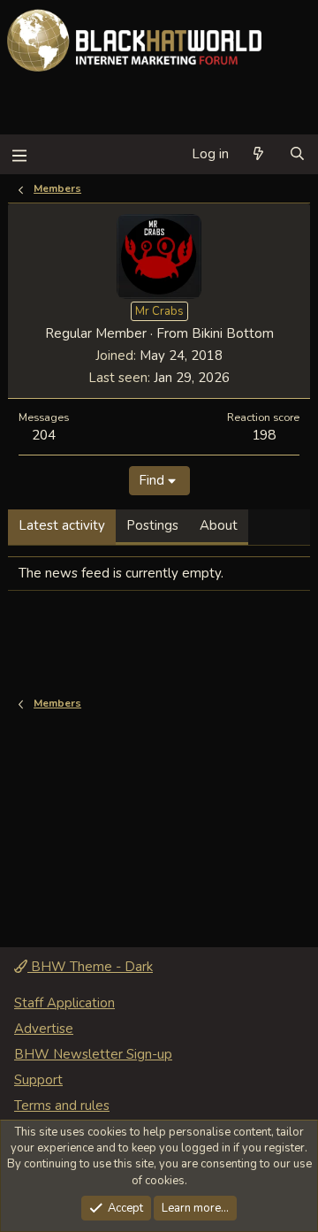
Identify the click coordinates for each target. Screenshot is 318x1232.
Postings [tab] (152, 525)
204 (44, 434)
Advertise (43, 1028)
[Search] (297, 154)
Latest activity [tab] (62, 525)
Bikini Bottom (233, 333)
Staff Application (64, 1003)
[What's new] (258, 154)
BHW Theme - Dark (90, 967)
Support (38, 1080)
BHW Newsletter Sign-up (93, 1054)
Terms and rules (62, 1105)
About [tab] (219, 525)
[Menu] (19, 154)
